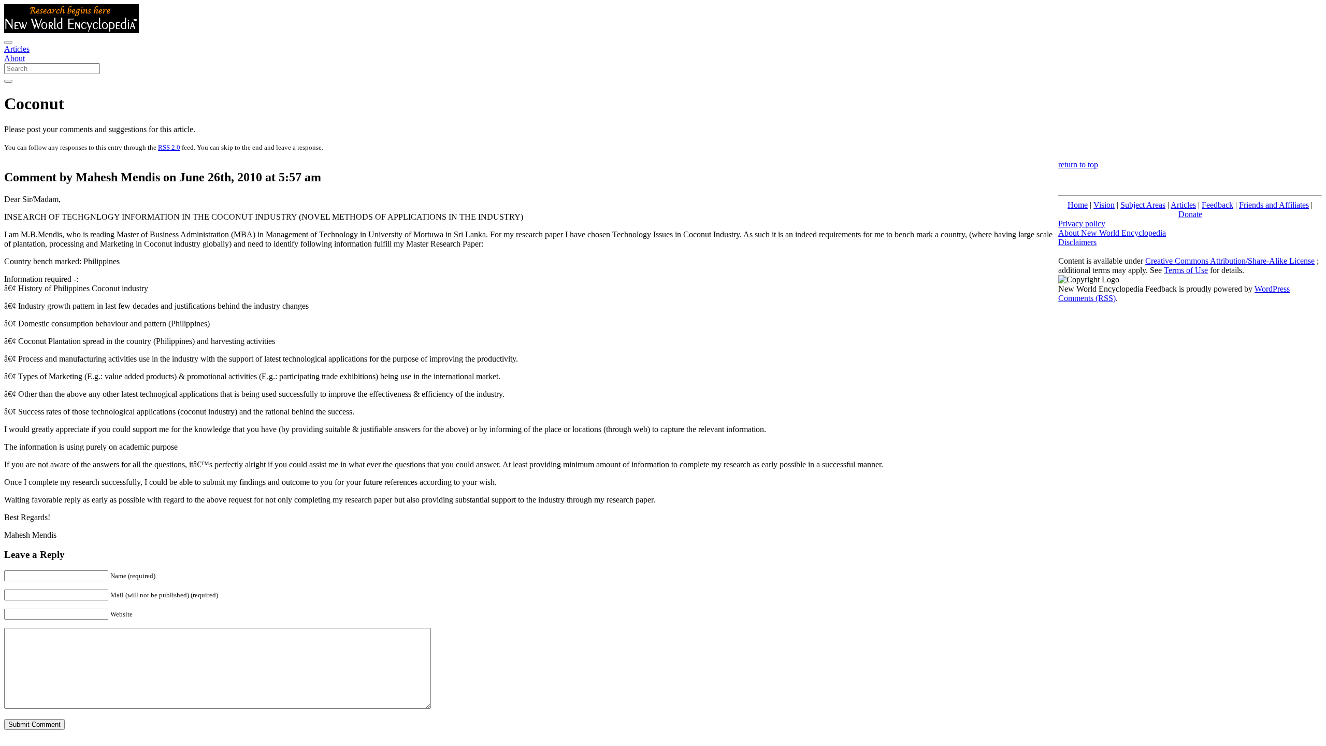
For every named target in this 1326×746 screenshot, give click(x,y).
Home (1078, 204)
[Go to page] (8, 81)
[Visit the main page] (71, 30)
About (14, 58)
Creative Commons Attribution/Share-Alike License (1230, 260)
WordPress (1272, 288)
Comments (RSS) (1087, 298)
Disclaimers (1077, 242)
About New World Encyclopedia (1112, 232)
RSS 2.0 (169, 147)
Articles (17, 49)
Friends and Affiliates (1274, 204)
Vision (1104, 204)
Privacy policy (1081, 223)
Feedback (1217, 204)
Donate (1190, 214)
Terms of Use (1186, 270)
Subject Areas (1142, 204)
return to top (1078, 164)
